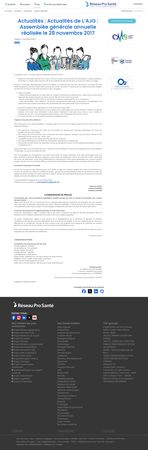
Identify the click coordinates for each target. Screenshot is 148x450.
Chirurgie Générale (66, 347)
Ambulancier (63, 329)
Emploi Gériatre (20, 341)
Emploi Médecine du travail (26, 335)
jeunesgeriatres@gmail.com (48, 182)
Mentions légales (44, 438)
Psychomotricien (65, 415)
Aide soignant (63, 327)
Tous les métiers (17, 431)
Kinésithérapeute (65, 378)
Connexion (138, 4)
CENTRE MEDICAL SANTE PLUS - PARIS (119, 373)
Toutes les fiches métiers (65, 431)
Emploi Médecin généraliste (26, 330)
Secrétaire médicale (67, 424)
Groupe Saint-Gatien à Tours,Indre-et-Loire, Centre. (116, 368)
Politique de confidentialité (29, 444)
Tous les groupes (109, 431)
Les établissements (47, 441)
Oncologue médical (66, 395)
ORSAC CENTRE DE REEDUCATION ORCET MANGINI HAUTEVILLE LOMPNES (118, 358)
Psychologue (63, 413)
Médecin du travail (66, 384)
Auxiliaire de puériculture (68, 332)
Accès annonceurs (116, 438)
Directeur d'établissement (69, 358)
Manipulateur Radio (66, 381)
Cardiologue (63, 344)
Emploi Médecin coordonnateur (28, 344)
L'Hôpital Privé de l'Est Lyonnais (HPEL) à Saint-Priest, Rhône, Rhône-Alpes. (117, 330)
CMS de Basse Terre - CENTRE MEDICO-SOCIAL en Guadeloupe (118, 377)
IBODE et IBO (63, 373)
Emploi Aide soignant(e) (24, 353)
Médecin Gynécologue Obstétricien (68, 391)
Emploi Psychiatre (21, 338)
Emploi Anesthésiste (22, 375)
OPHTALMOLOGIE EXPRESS (114, 381)
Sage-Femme (64, 421)
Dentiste (61, 350)
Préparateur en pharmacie (70, 407)
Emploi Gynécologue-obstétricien (23, 366)
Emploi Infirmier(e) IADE (24, 350)
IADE (59, 370)
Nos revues (64, 441)
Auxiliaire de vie (64, 335)
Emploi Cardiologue (22, 381)
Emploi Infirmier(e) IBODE (25, 347)
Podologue (62, 404)
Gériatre (17, 42)
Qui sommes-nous (25, 438)
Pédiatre (61, 401)
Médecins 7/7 (109, 364)
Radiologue (62, 418)
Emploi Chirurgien (21, 361)
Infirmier (61, 375)
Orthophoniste (64, 398)
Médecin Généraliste (67, 387)
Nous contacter (97, 438)
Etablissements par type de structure (96, 441)
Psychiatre (62, 410)
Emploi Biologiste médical (25, 358)
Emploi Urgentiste (21, 378)
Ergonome (62, 361)
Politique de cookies (53, 444)
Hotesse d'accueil (65, 367)
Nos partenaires (61, 438)
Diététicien (62, 355)
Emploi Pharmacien (22, 355)
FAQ (74, 441)
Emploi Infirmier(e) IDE (23, 332)
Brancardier (62, 341)
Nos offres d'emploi (25, 441)
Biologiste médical (66, 338)
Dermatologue (64, 352)
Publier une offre (79, 438)
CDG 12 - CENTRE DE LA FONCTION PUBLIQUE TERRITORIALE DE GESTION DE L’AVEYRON (119, 344)
